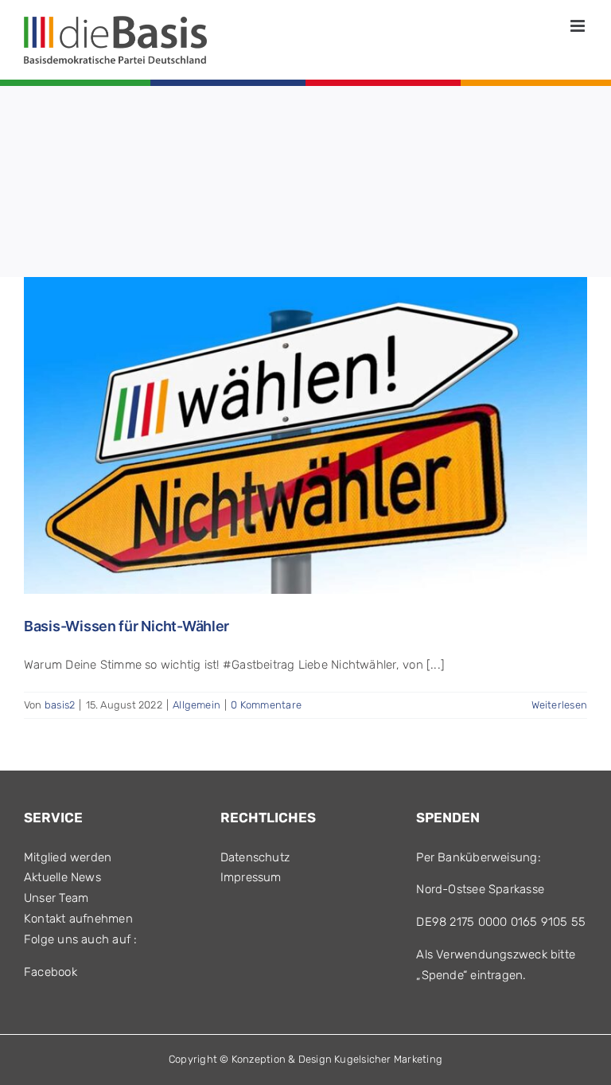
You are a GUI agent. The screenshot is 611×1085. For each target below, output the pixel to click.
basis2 (60, 705)
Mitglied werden (67, 857)
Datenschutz (255, 857)
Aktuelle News (62, 877)
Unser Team (56, 898)
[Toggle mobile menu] (578, 26)
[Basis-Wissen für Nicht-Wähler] (305, 435)
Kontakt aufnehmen (78, 918)
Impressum (251, 877)
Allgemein (196, 705)
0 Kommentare (266, 705)
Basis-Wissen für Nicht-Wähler (126, 626)
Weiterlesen (559, 705)
